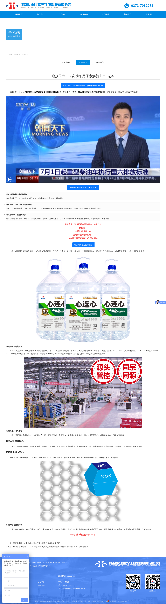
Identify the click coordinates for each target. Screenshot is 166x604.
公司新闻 (66, 62)
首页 (10, 54)
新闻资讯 (17, 54)
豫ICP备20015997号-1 (100, 601)
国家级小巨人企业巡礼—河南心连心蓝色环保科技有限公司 (36, 543)
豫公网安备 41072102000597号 (119, 601)
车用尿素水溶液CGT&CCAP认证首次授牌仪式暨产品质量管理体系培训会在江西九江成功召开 (50, 547)
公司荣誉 (25, 585)
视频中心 (100, 62)
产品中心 (41, 582)
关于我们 (25, 582)
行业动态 (25, 54)
